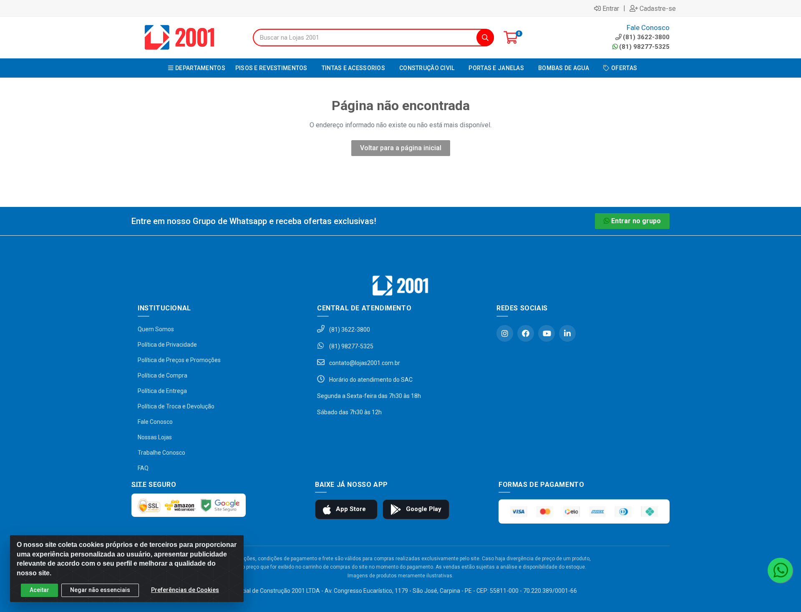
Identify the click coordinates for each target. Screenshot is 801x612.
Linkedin (567, 333)
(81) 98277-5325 (644, 46)
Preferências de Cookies (185, 590)
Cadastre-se (658, 8)
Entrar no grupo (636, 221)
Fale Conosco (155, 421)
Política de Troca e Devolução (176, 406)
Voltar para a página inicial (400, 148)
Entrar (610, 8)
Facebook (525, 333)
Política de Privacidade (167, 344)
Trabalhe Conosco (161, 452)
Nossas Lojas (155, 437)
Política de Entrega (162, 391)
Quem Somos (156, 329)
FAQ (143, 468)
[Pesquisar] (485, 37)
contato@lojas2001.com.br (364, 363)
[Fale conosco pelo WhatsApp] (780, 570)
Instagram (504, 333)
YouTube (546, 333)
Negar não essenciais (100, 590)
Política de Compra (162, 375)
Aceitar (39, 590)
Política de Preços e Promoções (179, 360)
